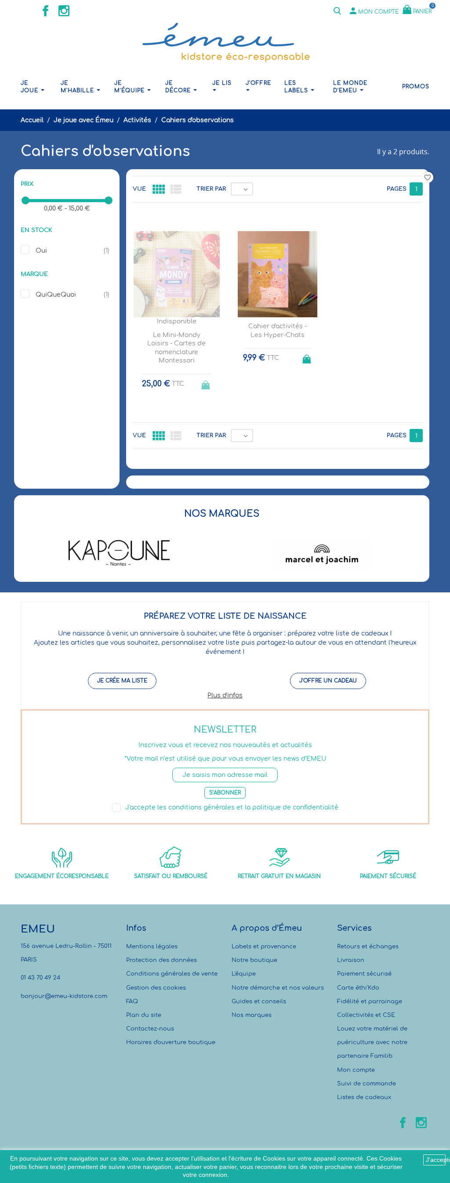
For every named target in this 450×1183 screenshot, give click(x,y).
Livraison (350, 960)
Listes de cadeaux (364, 1097)
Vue (139, 189)
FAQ (132, 1001)
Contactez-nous (150, 1029)
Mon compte (356, 1070)
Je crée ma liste (122, 681)
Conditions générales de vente (172, 974)
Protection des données (161, 960)
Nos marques (252, 1015)
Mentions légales (152, 946)
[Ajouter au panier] (307, 356)
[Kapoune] (119, 553)
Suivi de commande (366, 1084)
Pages (396, 189)
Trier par (211, 189)
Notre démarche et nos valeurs (278, 988)
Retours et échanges (368, 946)
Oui (41, 250)
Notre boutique (254, 960)
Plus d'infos (225, 695)
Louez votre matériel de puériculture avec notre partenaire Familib (372, 1042)
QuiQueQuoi (56, 294)
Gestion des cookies (156, 988)
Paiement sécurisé (364, 974)
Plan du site (143, 1015)
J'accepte (436, 1159)
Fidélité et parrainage (369, 1001)
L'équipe (244, 974)
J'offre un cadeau (328, 681)
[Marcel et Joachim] (322, 553)
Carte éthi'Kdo (358, 988)
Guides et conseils (259, 1001)
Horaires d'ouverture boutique (170, 1042)
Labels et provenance (264, 946)
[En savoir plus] (285, 478)
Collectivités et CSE (366, 1015)
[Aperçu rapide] (269, 478)
